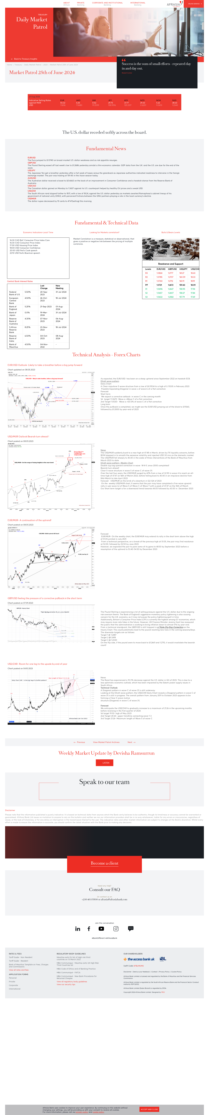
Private (79, 4)
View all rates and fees (20, 1069)
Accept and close (147, 1108)
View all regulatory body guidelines (73, 1082)
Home (10, 71)
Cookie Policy (179, 1070)
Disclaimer (127, 1070)
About (64, 4)
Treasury (20, 71)
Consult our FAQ (104, 979)
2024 (49, 71)
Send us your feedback (142, 1070)
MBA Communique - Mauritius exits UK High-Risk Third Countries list (75, 1062)
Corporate (14, 1086)
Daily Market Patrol (35, 71)
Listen (106, 836)
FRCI (165, 1092)
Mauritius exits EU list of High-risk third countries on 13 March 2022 (75, 1055)
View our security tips (67, 1086)
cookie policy (102, 1112)
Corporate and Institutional (107, 4)
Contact (156, 1070)
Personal (14, 1078)
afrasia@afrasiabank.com (115, 990)
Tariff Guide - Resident (20, 1058)
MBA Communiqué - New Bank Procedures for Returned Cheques (77, 1077)
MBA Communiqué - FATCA (70, 1072)
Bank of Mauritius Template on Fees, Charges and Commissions (27, 1063)
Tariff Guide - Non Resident (23, 1054)
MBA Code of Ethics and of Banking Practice (78, 1067)
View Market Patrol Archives (106, 813)
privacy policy (84, 1112)
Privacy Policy (167, 1070)
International (140, 4)
